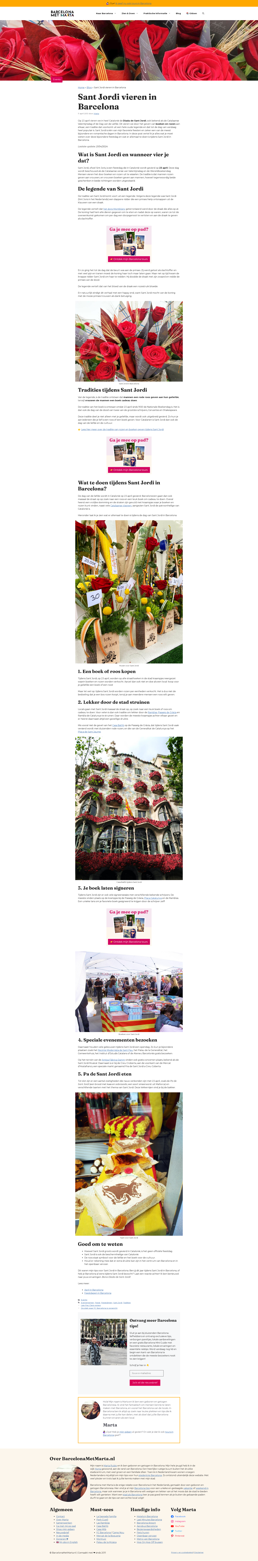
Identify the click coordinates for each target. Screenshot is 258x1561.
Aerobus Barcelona (147, 1526)
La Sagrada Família (106, 1516)
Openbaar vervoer (147, 1536)
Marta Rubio (110, 1465)
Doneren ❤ (62, 1539)
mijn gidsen (125, 1432)
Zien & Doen (128, 13)
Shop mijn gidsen (65, 1529)
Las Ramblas (103, 1523)
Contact (60, 1516)
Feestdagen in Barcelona (97, 1293)
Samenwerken (64, 1523)
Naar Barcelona (104, 13)
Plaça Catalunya (153, 898)
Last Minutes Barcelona (149, 1519)
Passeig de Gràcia (167, 712)
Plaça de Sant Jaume (89, 732)
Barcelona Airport (146, 1523)
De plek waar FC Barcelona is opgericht (99, 1308)
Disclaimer (199, 1552)
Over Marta (62, 1519)
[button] (203, 13)
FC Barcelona (103, 1532)
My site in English (68, 1542)
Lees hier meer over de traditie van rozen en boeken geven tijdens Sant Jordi (122, 429)
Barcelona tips (142, 1488)
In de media (62, 1536)
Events (56, 79)
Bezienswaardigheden (149, 1529)
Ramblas (152, 712)
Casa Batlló (118, 725)
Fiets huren (143, 1532)
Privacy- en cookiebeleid (182, 1552)
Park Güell (102, 1519)
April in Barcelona (93, 1290)
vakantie (188, 1488)
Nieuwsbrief (62, 1532)
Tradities (127, 1303)
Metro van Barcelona (148, 1539)
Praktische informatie (155, 13)
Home (81, 87)
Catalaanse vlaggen (121, 505)
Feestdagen (106, 1303)
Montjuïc (101, 1539)
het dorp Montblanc (114, 209)
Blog (178, 13)
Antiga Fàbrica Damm (113, 1060)
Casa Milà (101, 1529)
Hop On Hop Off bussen (150, 1542)
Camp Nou (118, 1532)
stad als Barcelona (132, 1494)
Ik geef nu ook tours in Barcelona (133, 3)
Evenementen (87, 1303)
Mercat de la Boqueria (108, 1536)
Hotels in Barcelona (147, 1516)
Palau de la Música (106, 1542)
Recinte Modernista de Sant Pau (115, 1050)
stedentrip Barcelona (150, 1475)
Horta (98, 1469)
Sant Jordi (117, 1303)
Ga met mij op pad (66, 1526)
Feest (97, 1303)
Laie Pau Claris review (91, 1305)
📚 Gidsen (191, 13)
